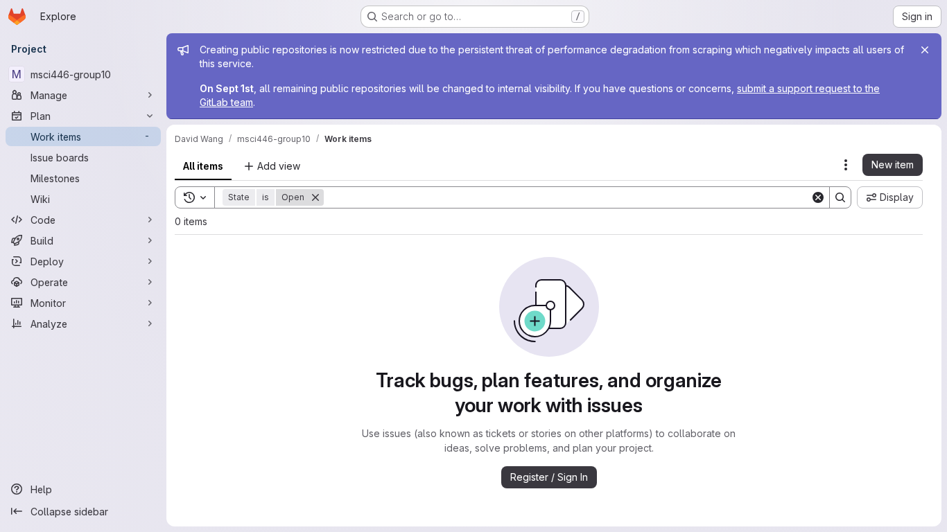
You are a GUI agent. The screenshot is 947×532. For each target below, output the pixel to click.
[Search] (840, 197)
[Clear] (818, 197)
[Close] (924, 50)
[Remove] (315, 197)
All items (203, 166)
